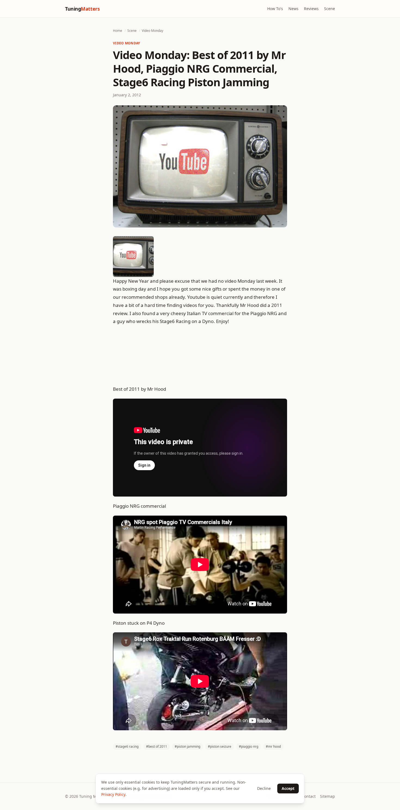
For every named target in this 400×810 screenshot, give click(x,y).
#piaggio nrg (248, 746)
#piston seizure (219, 746)
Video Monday (152, 30)
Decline (264, 788)
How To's (275, 8)
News (293, 8)
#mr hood (273, 746)
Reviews (311, 8)
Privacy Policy (113, 794)
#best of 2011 (156, 746)
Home (117, 30)
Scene (329, 8)
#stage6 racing (127, 746)
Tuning (82, 8)
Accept (288, 788)
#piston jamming (187, 746)
